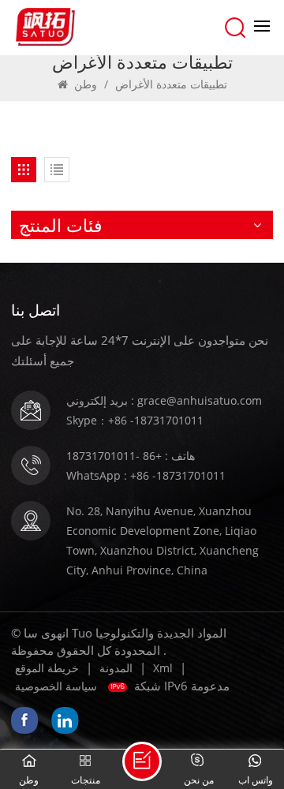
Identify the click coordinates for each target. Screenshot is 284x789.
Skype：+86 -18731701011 (135, 420)
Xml (163, 667)
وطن (85, 84)
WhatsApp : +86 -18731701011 (146, 475)
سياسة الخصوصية (56, 686)
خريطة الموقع (47, 667)
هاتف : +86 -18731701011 (130, 455)
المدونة (116, 667)
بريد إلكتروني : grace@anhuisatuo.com (164, 400)
